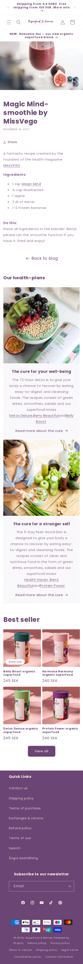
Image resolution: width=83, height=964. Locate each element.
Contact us (18, 788)
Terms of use (20, 838)
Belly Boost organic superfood (19, 673)
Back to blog (45, 258)
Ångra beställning (23, 858)
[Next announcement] (75, 7)
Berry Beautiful (46, 415)
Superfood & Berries (39, 938)
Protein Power (52, 585)
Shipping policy (21, 798)
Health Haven (36, 579)
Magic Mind (31, 184)
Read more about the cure (39, 430)
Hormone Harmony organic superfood (57, 673)
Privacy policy (60, 943)
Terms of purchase (25, 808)
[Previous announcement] (8, 7)
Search (15, 848)
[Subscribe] (69, 886)
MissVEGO (11, 165)
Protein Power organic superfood (60, 730)
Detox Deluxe (20, 415)
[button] (9, 22)
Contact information (59, 956)
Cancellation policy (27, 956)
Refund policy (20, 828)
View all (41, 751)
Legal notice (69, 950)
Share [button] (12, 142)
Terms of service (20, 950)
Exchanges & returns (26, 818)
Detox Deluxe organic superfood (20, 730)
